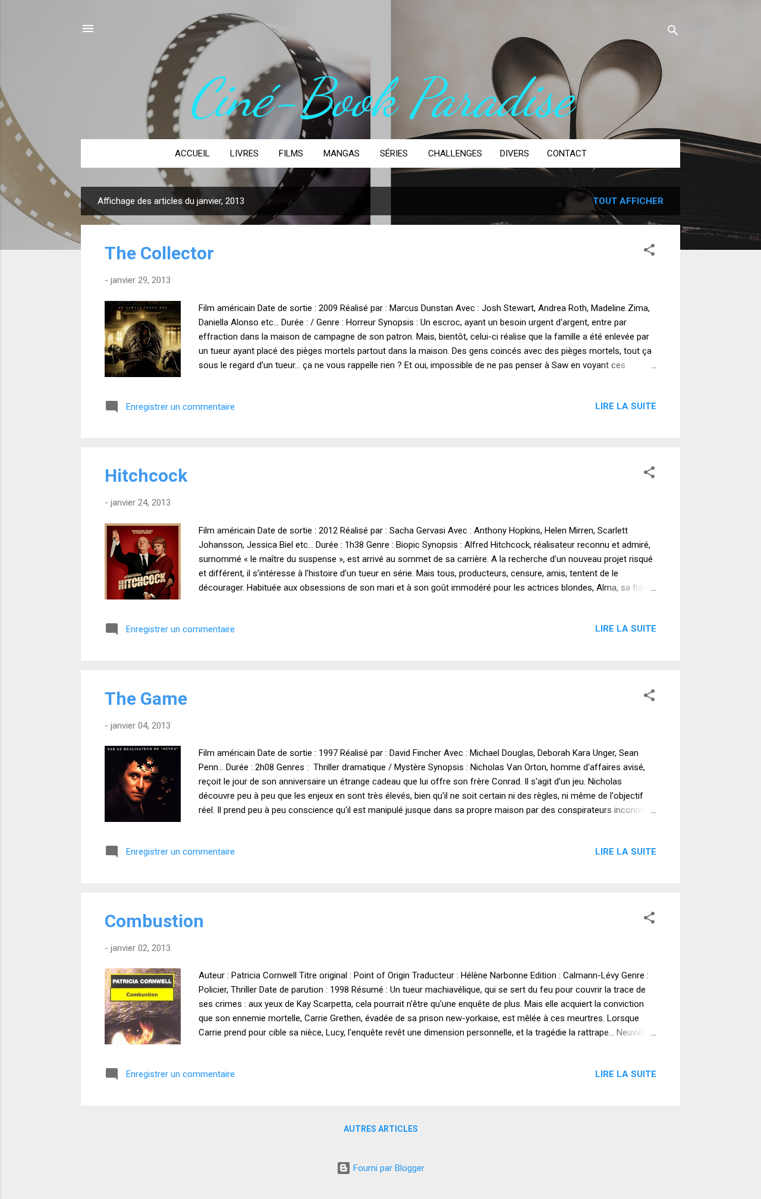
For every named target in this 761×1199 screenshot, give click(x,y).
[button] (649, 252)
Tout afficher (628, 201)
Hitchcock (146, 475)
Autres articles (381, 1129)
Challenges (455, 153)
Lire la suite (625, 406)
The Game (146, 698)
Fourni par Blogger (387, 1168)
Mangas (341, 153)
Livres (244, 153)
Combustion (154, 921)
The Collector (159, 253)
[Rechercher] (673, 32)
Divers (514, 153)
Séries (394, 153)
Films (291, 153)
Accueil (192, 153)
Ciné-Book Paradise (381, 97)
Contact (567, 153)
